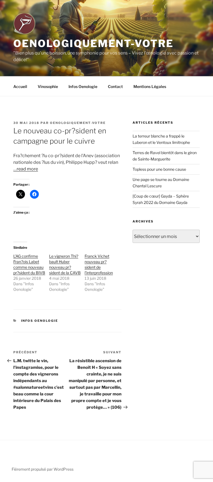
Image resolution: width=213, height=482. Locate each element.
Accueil (20, 86)
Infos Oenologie (83, 86)
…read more (25, 169)
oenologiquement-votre (78, 123)
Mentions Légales (149, 86)
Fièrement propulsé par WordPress (42, 469)
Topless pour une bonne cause (159, 169)
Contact (115, 86)
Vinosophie (48, 86)
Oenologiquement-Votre (93, 43)
